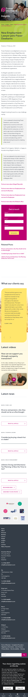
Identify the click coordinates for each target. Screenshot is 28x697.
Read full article (13, 423)
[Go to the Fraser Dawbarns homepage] (14, 10)
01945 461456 (6, 636)
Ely (2, 570)
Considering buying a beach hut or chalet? (12, 253)
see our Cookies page (12, 680)
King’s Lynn (4, 588)
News (11, 24)
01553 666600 (6, 599)
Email (6, 219)
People (3, 538)
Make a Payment (5, 546)
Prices (2, 542)
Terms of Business (6, 645)
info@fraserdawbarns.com (8, 565)
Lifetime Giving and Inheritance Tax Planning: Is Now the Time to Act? (13, 467)
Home (2, 24)
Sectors (3, 536)
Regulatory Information (8, 647)
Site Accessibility (14, 649)
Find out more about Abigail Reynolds (12, 184)
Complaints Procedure (18, 645)
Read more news (8, 487)
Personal (3, 532)
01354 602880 (7, 617)
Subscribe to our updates (10, 491)
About (3, 530)
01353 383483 (6, 581)
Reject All (20, 688)
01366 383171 (6, 563)
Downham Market (6, 551)
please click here (9, 684)
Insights (7, 24)
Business (3, 534)
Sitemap (22, 649)
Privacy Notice (5, 649)
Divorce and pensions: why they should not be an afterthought (13, 411)
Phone (6, 225)
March (3, 606)
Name (6, 212)
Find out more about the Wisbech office (12, 201)
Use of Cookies (19, 647)
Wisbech (3, 625)
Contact (3, 544)
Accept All (8, 688)
